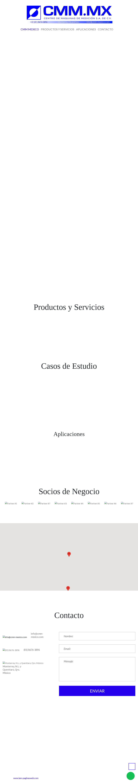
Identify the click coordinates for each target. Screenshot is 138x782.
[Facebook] (59, 46)
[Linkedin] (73, 46)
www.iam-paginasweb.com (25, 778)
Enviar (97, 690)
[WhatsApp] (44, 46)
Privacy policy (80, 768)
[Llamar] (87, 46)
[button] (68, 588)
